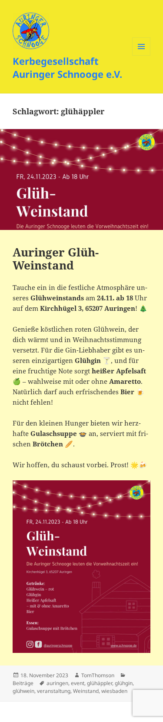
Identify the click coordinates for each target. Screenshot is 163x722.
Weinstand (86, 691)
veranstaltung (53, 691)
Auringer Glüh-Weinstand (56, 258)
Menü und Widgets (141, 55)
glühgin (124, 683)
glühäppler (99, 683)
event (77, 683)
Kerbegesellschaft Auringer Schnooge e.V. (67, 67)
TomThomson (97, 675)
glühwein (23, 691)
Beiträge (23, 683)
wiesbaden (114, 691)
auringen (57, 683)
